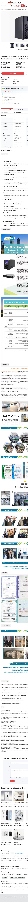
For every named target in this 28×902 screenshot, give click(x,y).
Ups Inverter (4, 877)
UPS (26, 9)
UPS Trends (12, 890)
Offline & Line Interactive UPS (7, 858)
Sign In (3, 103)
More (2, 892)
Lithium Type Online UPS (6, 860)
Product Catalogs (19, 853)
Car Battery (10, 874)
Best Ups (12, 886)
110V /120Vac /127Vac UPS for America (19, 858)
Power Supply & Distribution (19, 9)
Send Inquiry (13, 73)
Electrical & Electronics (9, 9)
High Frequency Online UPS (18, 856)
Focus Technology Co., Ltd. (16, 896)
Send (12, 780)
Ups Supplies (4, 886)
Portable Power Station (18, 860)
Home (2, 9)
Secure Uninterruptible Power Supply (17, 877)
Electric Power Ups (20, 886)
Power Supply (18, 874)
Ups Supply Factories (17, 883)
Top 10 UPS (4, 890)
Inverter (3, 874)
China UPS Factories (6, 883)
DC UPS (2, 856)
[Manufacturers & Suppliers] (14, 2)
